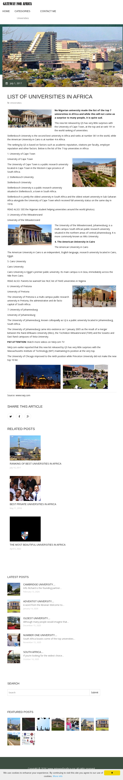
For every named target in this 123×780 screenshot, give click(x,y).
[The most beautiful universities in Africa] (62, 529)
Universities (23, 18)
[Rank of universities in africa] (13, 739)
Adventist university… (38, 601)
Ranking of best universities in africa (35, 463)
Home (6, 11)
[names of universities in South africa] (87, 724)
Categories (22, 11)
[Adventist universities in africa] (102, 724)
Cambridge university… (39, 584)
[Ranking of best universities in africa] (62, 447)
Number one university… (40, 635)
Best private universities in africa (33, 504)
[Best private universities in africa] (62, 488)
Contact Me (48, 11)
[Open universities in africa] (72, 724)
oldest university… (36, 618)
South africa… (33, 652)
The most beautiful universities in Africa (38, 544)
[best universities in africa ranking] (58, 724)
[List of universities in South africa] (28, 739)
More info (57, 776)
